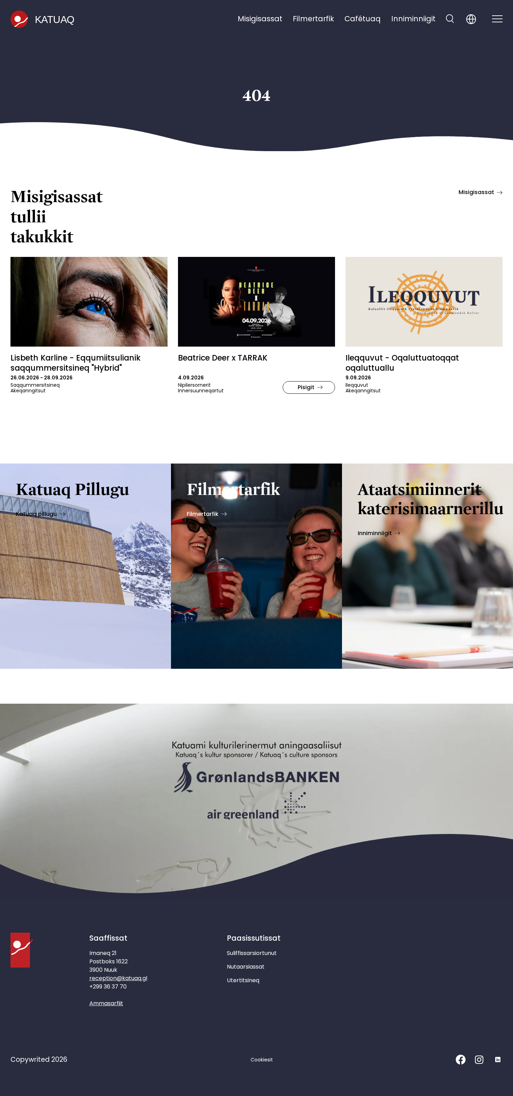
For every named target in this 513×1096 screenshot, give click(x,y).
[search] (450, 19)
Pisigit (306, 387)
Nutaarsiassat (246, 967)
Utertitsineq (243, 980)
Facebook (461, 1060)
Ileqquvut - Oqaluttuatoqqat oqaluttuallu (402, 363)
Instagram (479, 1060)
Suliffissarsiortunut (252, 953)
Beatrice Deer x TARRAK (222, 358)
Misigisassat (260, 19)
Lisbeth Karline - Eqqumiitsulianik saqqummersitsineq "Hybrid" (75, 363)
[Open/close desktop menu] (497, 19)
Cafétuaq (362, 19)
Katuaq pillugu (36, 514)
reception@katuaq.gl (118, 978)
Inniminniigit (413, 19)
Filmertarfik (313, 19)
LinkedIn (498, 1060)
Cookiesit (262, 1059)
